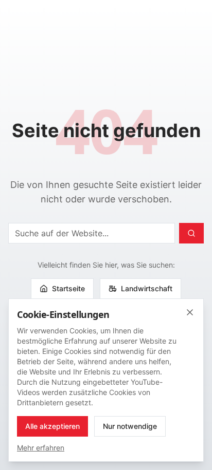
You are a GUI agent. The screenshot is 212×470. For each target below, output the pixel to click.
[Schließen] (190, 312)
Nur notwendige (130, 426)
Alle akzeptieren (52, 426)
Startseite (68, 288)
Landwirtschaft (146, 288)
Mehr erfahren (40, 447)
